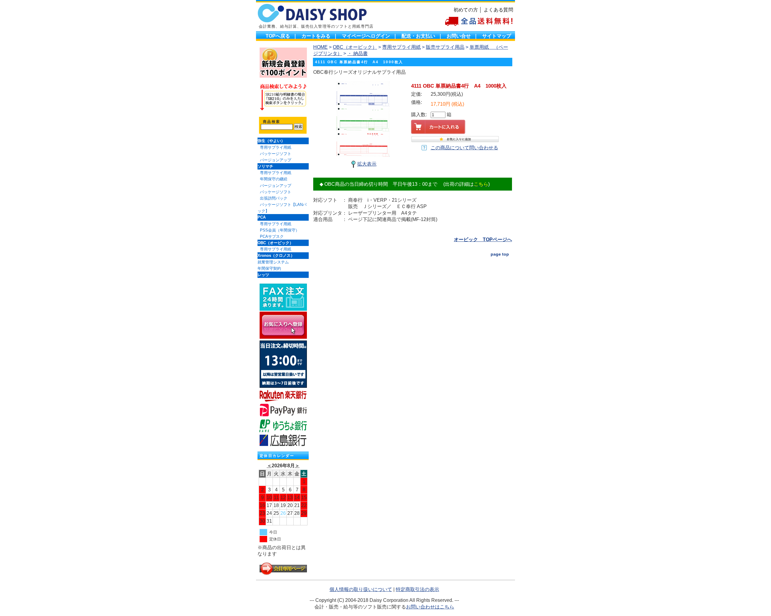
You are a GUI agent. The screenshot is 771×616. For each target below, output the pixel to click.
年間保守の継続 (273, 179)
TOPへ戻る (278, 36)
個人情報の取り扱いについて (360, 589)
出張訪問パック (273, 198)
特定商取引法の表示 (417, 589)
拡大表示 (366, 163)
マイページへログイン (366, 36)
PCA (262, 217)
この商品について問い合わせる (464, 147)
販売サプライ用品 (445, 47)
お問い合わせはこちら (430, 606)
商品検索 (271, 122)
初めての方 (466, 9)
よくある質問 (498, 9)
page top (500, 254)
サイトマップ (496, 36)
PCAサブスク (272, 236)
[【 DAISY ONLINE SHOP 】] (283, 337)
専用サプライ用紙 (275, 147)
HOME (320, 47)
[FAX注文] (283, 309)
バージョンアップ (275, 160)
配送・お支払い (418, 36)
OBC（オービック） (275, 243)
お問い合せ (459, 36)
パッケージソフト (275, 153)
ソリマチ (265, 166)
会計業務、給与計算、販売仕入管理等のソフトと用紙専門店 (316, 26)
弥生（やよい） (271, 140)
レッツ (263, 274)
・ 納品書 (357, 53)
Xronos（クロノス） (276, 255)
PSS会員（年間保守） (279, 230)
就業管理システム (273, 262)
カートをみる (315, 36)
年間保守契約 (269, 268)
